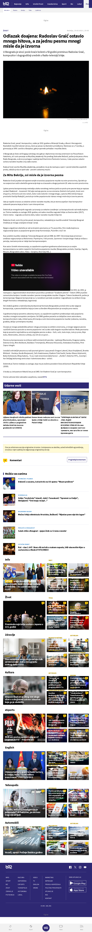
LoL (6, 734)
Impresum (49, 881)
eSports (21, 884)
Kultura (21, 877)
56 (13, 495)
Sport (8, 881)
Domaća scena (54, 728)
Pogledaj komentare (77, 459)
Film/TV (73, 688)
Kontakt (48, 898)
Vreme (35, 888)
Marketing (49, 877)
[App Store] (77, 890)
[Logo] (6, 4)
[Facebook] (70, 867)
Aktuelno (74, 635)
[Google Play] (77, 883)
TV (34, 881)
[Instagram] (80, 867)
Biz (7, 884)
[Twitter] (75, 867)
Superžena (22, 881)
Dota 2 (72, 730)
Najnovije (17, 4)
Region (73, 575)
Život (6, 30)
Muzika (73, 675)
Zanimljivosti (54, 840)
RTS (45, 377)
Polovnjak (53, 826)
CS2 (50, 717)
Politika (51, 577)
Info (7, 877)
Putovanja (10, 895)
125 (13, 528)
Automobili (22, 891)
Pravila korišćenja (53, 884)
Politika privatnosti (53, 888)
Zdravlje (9, 891)
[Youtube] (85, 867)
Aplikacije (49, 891)
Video (35, 877)
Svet (50, 560)
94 (13, 479)
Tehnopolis (22, 888)
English (52, 753)
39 (13, 512)
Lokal (20, 895)
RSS (46, 895)
